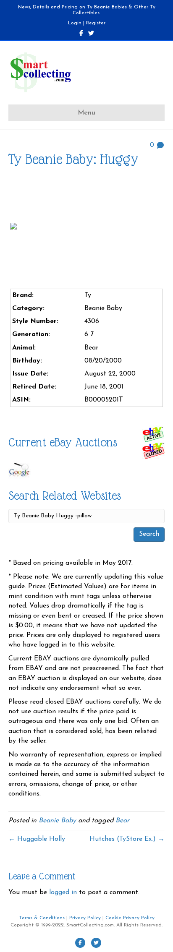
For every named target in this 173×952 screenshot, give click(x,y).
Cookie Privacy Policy (130, 918)
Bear (122, 820)
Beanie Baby (57, 820)
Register (95, 23)
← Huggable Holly (36, 839)
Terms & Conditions (42, 918)
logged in (63, 892)
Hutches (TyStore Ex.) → (127, 839)
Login (74, 23)
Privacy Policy (85, 918)
